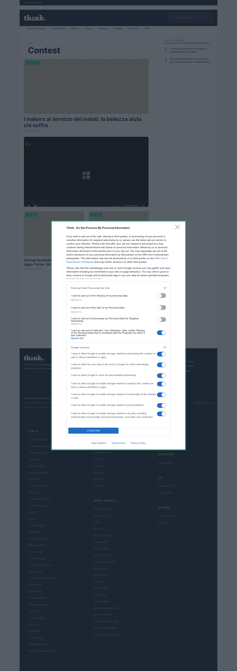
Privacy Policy (138, 443)
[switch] (161, 295)
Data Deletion (98, 443)
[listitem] (118, 288)
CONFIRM (93, 430)
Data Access (118, 443)
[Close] (178, 228)
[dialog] (118, 335)
